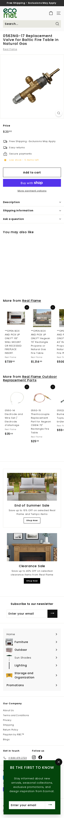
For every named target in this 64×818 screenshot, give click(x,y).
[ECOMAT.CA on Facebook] (40, 757)
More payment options (32, 190)
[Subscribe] (52, 614)
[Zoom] (58, 113)
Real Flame (10, 49)
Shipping (8, 724)
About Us (8, 710)
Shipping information (18, 210)
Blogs (6, 739)
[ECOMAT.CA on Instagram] (34, 757)
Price (6, 125)
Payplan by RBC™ (13, 734)
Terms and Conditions (16, 715)
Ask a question (13, 219)
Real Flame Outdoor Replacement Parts (30, 378)
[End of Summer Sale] (32, 487)
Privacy (7, 720)
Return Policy (10, 729)
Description (11, 202)
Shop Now (32, 520)
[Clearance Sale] (32, 547)
